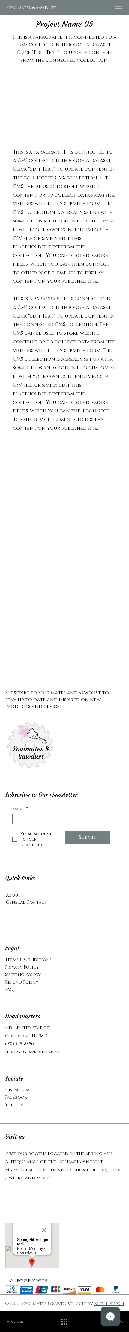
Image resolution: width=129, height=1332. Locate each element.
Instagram (17, 1090)
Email (20, 809)
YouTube (15, 1105)
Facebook (16, 1097)
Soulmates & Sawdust (31, 7)
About (13, 895)
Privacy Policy (22, 967)
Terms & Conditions (28, 960)
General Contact (26, 902)
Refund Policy (21, 982)
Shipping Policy (23, 975)
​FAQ (9, 990)
